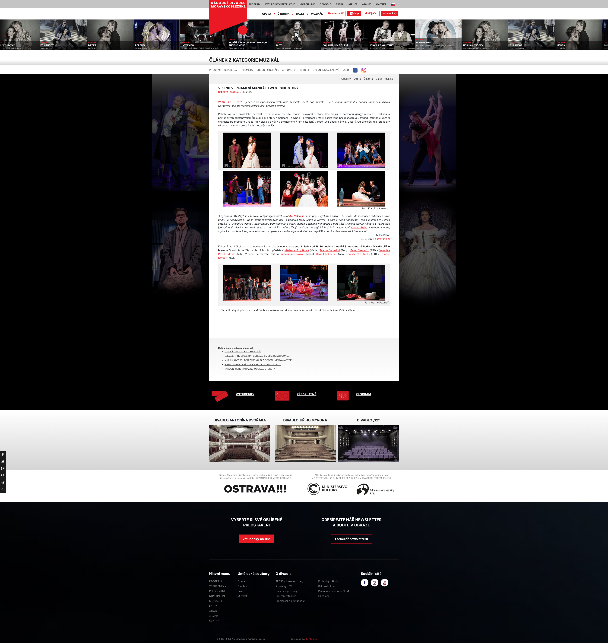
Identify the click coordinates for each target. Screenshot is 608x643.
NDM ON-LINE (217, 596)
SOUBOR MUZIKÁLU (267, 69)
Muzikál (389, 78)
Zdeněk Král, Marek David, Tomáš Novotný (113, 48)
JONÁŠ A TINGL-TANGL (295, 45)
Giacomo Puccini (430, 48)
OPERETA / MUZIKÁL (228, 92)
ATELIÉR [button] (352, 4)
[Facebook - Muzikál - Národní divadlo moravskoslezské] (355, 70)
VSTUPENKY (245, 394)
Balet (379, 78)
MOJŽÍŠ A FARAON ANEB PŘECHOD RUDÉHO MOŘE (161, 44)
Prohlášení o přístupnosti (290, 600)
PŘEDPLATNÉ (306, 394)
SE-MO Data (311, 639)
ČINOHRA (284, 13)
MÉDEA (6, 45)
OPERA (266, 13)
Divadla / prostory (286, 591)
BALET (300, 13)
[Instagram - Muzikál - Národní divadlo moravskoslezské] (363, 70)
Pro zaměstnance (286, 596)
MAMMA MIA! (337, 42)
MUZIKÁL (317, 13)
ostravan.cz (382, 238)
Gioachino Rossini (150, 48)
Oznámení (324, 596)
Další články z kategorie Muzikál (235, 348)
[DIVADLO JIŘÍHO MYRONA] (305, 443)
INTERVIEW (101, 45)
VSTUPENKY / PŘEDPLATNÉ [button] (280, 4)
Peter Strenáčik (359, 250)
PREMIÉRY (247, 69)
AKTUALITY (288, 69)
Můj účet (372, 13)
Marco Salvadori (330, 250)
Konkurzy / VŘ (284, 586)
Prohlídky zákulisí (328, 581)
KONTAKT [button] (381, 4)
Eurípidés (6, 48)
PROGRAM (215, 69)
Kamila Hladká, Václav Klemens (390, 48)
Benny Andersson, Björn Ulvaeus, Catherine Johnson (348, 47)
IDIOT (192, 45)
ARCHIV (214, 615)
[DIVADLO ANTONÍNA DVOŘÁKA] (239, 443)
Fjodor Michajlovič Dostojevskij (202, 48)
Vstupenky (389, 13)
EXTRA (213, 605)
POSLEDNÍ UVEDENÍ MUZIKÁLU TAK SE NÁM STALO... (253, 364)
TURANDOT (429, 45)
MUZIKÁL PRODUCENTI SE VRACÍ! (243, 351)
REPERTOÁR (231, 69)
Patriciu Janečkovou (292, 254)
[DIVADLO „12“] (368, 443)
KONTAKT (215, 620)
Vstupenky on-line (256, 539)
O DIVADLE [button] (325, 4)
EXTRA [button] (339, 4)
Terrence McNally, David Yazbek (249, 48)
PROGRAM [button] (254, 4)
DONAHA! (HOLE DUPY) (248, 45)
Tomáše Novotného (358, 254)
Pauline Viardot (54, 48)
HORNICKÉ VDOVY (387, 45)
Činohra (368, 78)
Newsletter (334, 13)
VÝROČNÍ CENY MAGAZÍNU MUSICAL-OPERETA (250, 369)
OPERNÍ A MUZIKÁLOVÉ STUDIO (331, 69)
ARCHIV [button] (366, 4)
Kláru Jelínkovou (326, 254)
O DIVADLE (216, 600)
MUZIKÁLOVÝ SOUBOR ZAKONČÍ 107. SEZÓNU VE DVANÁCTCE (258, 360)
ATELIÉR (214, 610)
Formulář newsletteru (351, 539)
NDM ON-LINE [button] (307, 4)
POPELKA (53, 45)
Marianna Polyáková (297, 250)
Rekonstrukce (326, 586)
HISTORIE (304, 69)
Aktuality (346, 78)
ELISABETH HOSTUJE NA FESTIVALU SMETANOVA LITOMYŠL (257, 356)
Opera (357, 78)
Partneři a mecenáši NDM (333, 591)
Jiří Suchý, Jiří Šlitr (290, 48)
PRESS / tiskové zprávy (290, 581)
